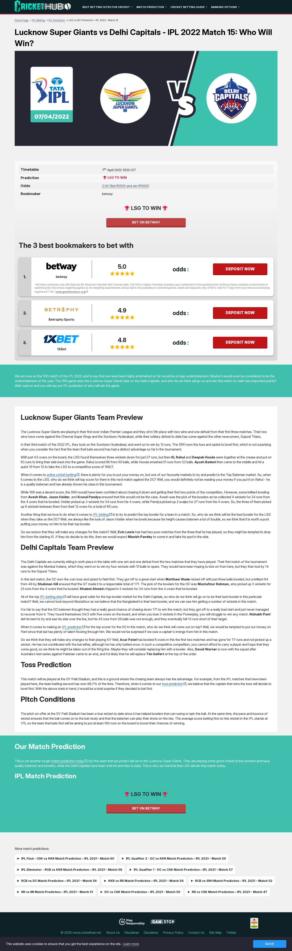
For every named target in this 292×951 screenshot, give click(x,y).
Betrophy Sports (61, 319)
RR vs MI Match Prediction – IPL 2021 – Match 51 (57, 892)
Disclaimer (131, 933)
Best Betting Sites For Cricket (106, 7)
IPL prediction (72, 627)
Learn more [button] (131, 944)
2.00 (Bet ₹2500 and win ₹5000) (125, 186)
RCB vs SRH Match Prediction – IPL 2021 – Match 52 (233, 881)
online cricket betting (61, 475)
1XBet (61, 349)
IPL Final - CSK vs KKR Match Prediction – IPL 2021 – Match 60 (67, 858)
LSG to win (117, 178)
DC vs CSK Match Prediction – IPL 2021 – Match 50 (142, 892)
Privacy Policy (173, 933)
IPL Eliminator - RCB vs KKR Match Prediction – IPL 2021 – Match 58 (71, 869)
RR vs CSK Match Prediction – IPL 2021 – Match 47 (229, 892)
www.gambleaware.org (70, 291)
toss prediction (172, 684)
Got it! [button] (269, 943)
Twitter (231, 933)
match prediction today (67, 761)
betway (61, 277)
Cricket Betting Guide (187, 7)
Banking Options (224, 7)
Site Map (215, 933)
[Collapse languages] (254, 919)
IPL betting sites (51, 597)
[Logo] (43, 7)
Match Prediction (150, 7)
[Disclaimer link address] (163, 923)
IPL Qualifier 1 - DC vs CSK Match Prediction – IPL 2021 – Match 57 (183, 869)
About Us (113, 933)
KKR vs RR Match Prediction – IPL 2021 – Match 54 (146, 881)
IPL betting (101, 514)
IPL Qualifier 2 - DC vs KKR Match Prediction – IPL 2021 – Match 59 (176, 858)
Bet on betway (146, 222)
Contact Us (196, 933)
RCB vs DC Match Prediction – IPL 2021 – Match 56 (59, 881)
